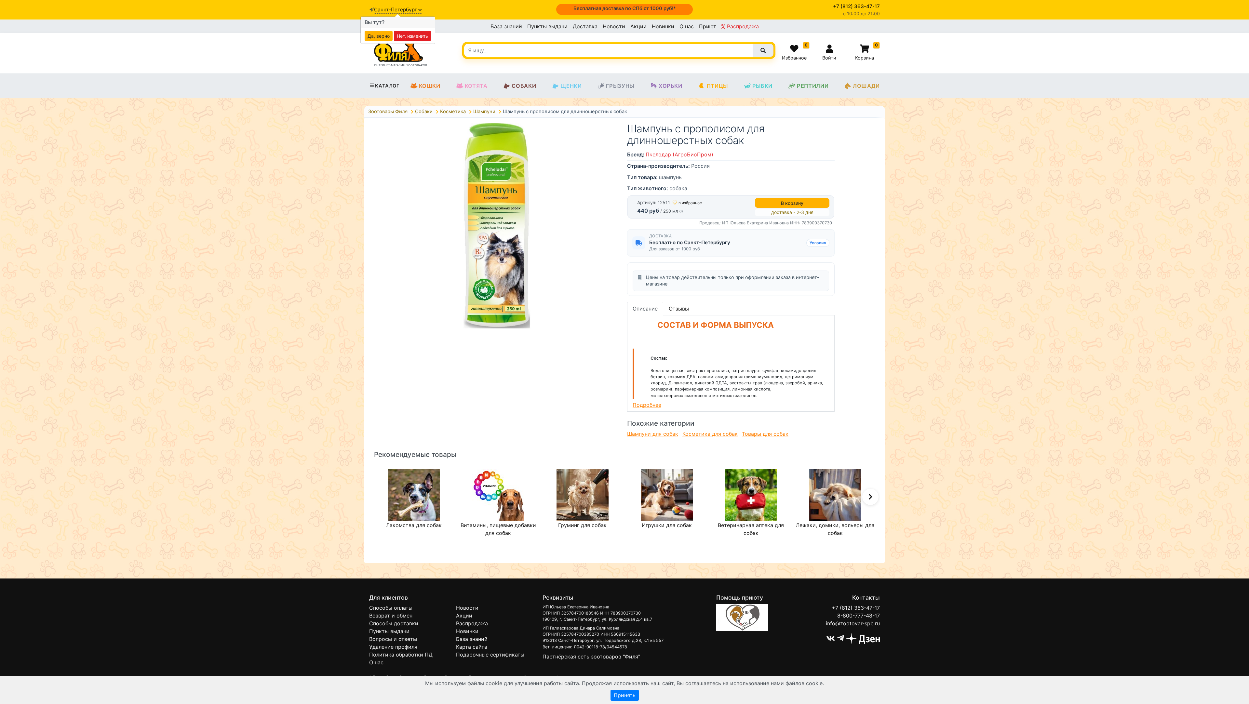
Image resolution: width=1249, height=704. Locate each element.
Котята (476, 86)
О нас (686, 26)
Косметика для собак (710, 434)
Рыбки (762, 86)
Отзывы (679, 308)
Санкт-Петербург (396, 10)
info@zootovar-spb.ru (853, 623)
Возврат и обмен (390, 615)
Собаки (524, 86)
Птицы (717, 86)
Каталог (387, 86)
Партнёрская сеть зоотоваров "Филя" (591, 656)
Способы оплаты (390, 607)
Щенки (571, 86)
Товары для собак (765, 434)
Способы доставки (393, 623)
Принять (625, 695)
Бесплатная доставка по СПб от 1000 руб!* (624, 8)
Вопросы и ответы (393, 639)
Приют (707, 26)
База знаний (506, 26)
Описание (645, 308)
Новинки (663, 26)
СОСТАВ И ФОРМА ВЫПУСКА (715, 325)
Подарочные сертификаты (490, 654)
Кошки (429, 86)
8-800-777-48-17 (858, 615)
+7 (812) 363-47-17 (856, 607)
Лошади (866, 86)
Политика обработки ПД (401, 654)
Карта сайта (471, 647)
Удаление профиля (393, 647)
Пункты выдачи (547, 26)
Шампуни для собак (652, 434)
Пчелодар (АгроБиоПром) (679, 154)
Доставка (585, 26)
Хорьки (670, 86)
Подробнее (647, 405)
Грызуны (620, 86)
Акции (638, 26)
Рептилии (812, 86)
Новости (614, 26)
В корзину (792, 203)
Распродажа (742, 26)
